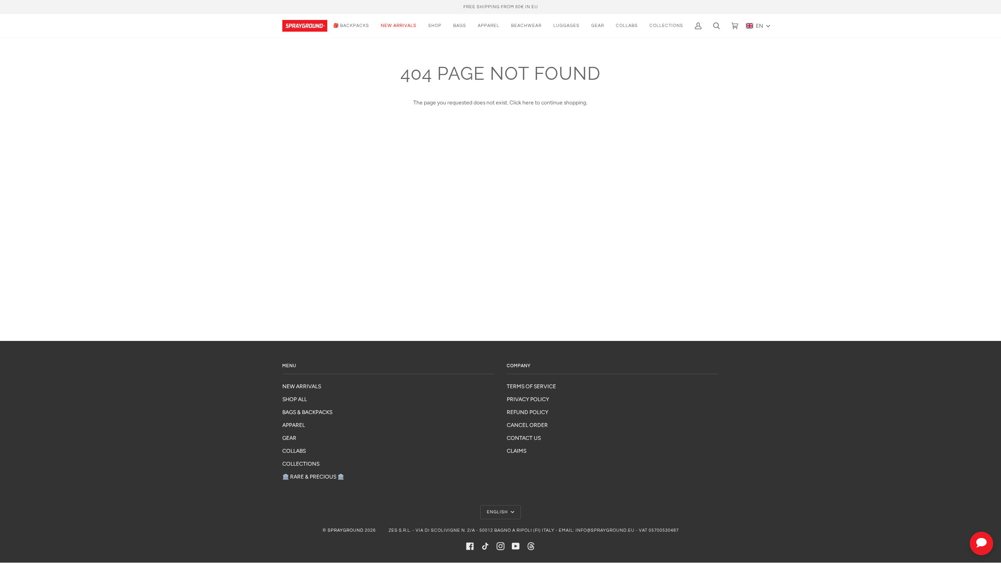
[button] (758, 25)
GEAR (289, 438)
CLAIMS (516, 451)
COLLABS (294, 451)
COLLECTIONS (300, 464)
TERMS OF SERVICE (531, 386)
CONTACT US (524, 438)
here (528, 102)
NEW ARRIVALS (301, 386)
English (498, 512)
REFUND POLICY (527, 412)
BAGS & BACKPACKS (307, 412)
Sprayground (346, 530)
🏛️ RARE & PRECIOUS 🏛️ (313, 476)
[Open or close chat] (981, 543)
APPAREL (293, 425)
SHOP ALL (294, 399)
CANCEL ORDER (527, 425)
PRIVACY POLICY (528, 399)
